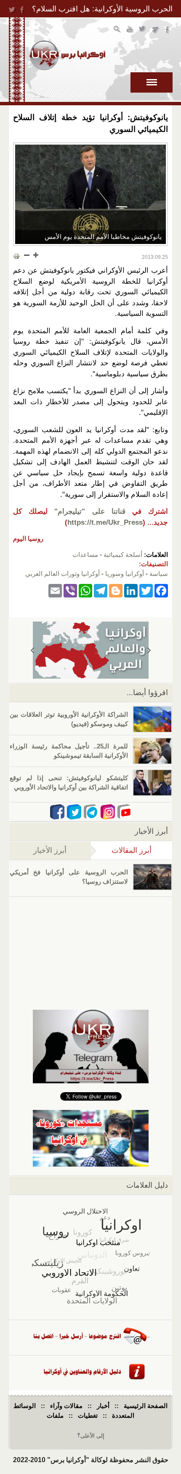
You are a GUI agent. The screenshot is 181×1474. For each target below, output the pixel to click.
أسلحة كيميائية (123, 554)
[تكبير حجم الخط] (35, 255)
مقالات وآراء (66, 1405)
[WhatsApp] (85, 590)
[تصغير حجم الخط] (27, 255)
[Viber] (70, 590)
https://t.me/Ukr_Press (105, 522)
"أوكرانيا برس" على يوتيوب (130, 30)
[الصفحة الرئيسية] (67, 55)
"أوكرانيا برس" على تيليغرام (155, 30)
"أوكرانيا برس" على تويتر (142, 30)
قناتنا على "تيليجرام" (89, 511)
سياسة (158, 573)
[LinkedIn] (131, 590)
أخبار (103, 1405)
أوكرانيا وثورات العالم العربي (62, 573)
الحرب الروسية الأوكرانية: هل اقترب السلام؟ (102, 9)
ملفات (55, 1415)
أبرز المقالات (121, 850)
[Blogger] (115, 590)
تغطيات (88, 1415)
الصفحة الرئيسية (146, 1405)
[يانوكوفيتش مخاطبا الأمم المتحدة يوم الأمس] (90, 194)
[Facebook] (161, 590)
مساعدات (85, 554)
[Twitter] (146, 590)
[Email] (55, 590)
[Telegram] (100, 590)
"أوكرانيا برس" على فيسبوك (168, 30)
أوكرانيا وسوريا (124, 573)
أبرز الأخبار (50, 850)
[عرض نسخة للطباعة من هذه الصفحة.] (16, 256)
